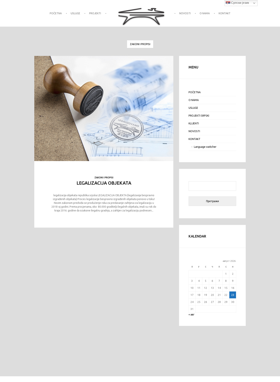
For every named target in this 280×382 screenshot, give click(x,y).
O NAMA (205, 13)
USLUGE (75, 13)
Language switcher (205, 146)
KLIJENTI (194, 123)
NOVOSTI (185, 13)
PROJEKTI (95, 13)
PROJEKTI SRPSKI (199, 115)
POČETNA (56, 13)
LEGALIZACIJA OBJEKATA (104, 183)
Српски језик (239, 2)
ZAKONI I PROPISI (140, 44)
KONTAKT (224, 13)
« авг (191, 314)
